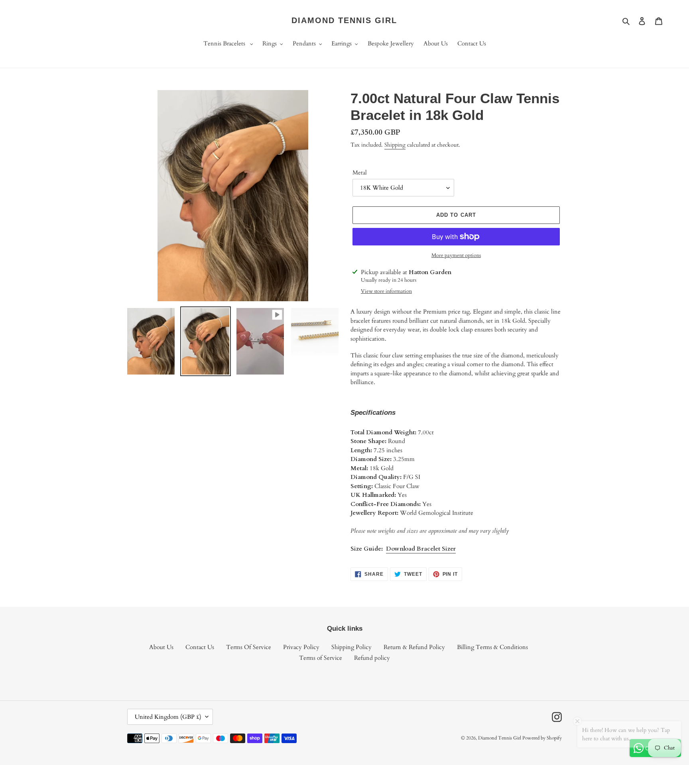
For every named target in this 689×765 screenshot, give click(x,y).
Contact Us (199, 647)
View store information (386, 291)
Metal (359, 173)
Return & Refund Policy (414, 647)
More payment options (456, 255)
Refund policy (372, 658)
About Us (161, 647)
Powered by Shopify (542, 738)
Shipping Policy (351, 647)
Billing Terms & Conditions (492, 647)
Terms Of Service (248, 647)
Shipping (395, 145)
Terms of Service (320, 658)
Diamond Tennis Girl (344, 20)
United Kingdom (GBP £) (168, 717)
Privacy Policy (301, 647)
